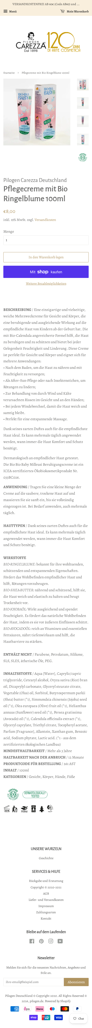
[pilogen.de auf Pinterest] (41, 942)
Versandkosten (45, 219)
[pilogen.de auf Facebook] (31, 942)
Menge (8, 231)
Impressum (46, 906)
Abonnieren (76, 982)
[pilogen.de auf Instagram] (50, 942)
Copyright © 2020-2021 (46, 887)
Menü (13, 11)
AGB (46, 893)
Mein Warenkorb (77, 11)
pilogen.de (36, 1001)
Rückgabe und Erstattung (46, 881)
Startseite (9, 73)
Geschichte (46, 858)
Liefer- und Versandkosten (46, 899)
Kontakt (46, 918)
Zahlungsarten (46, 912)
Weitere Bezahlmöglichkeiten (46, 283)
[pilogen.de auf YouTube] (60, 942)
